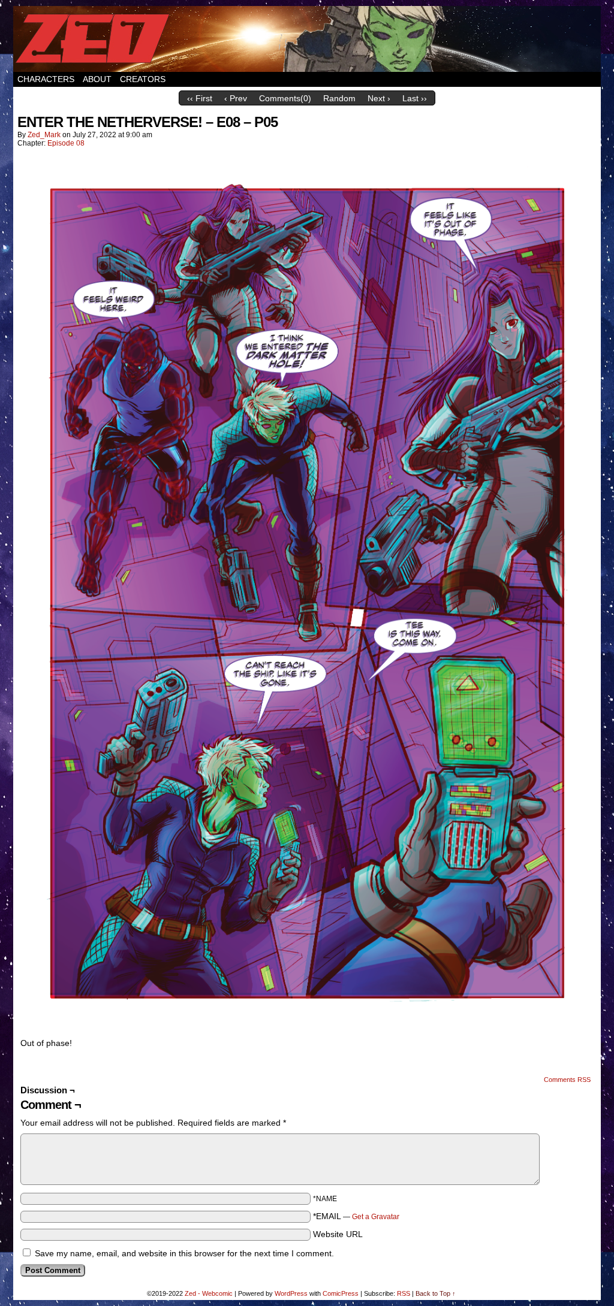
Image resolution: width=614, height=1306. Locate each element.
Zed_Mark (44, 135)
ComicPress (341, 1293)
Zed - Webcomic (209, 1293)
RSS (403, 1293)
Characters (45, 79)
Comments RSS (567, 1079)
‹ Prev (235, 98)
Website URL (338, 1234)
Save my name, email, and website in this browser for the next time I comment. (184, 1253)
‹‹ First (199, 98)
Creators (142, 79)
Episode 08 (66, 143)
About (97, 79)
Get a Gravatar (375, 1217)
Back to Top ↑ (436, 1293)
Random (339, 98)
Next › (379, 98)
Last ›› (414, 98)
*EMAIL (356, 1216)
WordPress (291, 1293)
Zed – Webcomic (307, 39)
